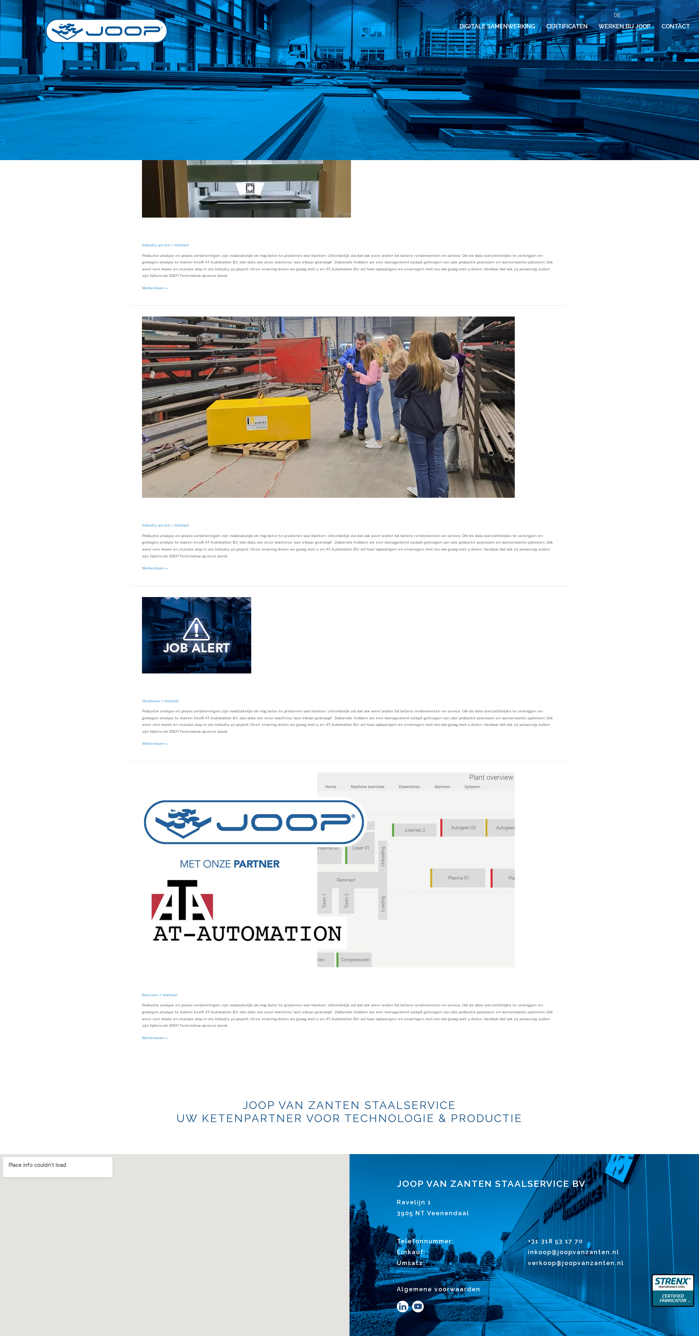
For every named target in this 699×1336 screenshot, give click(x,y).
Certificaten (567, 26)
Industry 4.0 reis (156, 245)
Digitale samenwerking (497, 26)
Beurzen (150, 995)
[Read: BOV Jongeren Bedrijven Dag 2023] (328, 407)
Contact (676, 26)
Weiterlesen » (155, 287)
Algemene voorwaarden (439, 1289)
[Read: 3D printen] (246, 176)
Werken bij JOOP (625, 26)
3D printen (179, 230)
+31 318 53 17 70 (555, 1241)
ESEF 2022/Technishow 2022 (235, 980)
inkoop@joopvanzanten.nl (573, 1252)
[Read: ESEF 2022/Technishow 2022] (328, 870)
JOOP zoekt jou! (196, 686)
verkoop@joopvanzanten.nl (576, 1263)
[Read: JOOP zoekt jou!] (196, 635)
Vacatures (151, 701)
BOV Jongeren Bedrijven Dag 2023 (258, 510)
